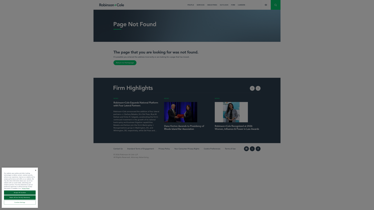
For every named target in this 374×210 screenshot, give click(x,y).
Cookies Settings (19, 202)
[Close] (36, 170)
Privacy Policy (26, 188)
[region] (20, 187)
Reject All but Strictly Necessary (20, 197)
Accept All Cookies (20, 192)
